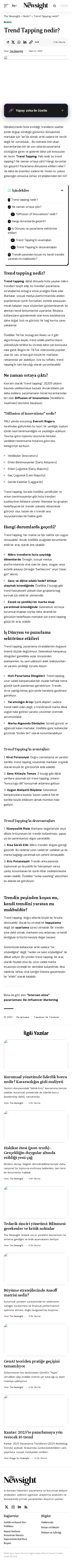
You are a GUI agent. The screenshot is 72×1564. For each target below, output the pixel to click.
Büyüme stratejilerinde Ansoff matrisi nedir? (30, 1292)
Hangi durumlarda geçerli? (29, 221)
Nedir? (8, 22)
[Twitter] (6, 1507)
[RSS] (26, 1507)
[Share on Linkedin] (25, 42)
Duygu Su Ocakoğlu (19, 1458)
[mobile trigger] (7, 5)
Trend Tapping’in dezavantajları (37, 247)
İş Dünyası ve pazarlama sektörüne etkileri (32, 231)
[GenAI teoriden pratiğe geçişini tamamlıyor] (36, 1340)
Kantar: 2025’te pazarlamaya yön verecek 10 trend (33, 1434)
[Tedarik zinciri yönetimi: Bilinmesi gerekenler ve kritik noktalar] (36, 1202)
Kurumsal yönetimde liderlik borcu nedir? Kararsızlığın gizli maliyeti (35, 1079)
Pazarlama (23, 1017)
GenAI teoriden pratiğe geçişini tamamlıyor (32, 1363)
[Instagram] (13, 1507)
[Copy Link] (31, 42)
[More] (37, 42)
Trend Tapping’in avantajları (33, 240)
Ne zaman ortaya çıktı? (26, 207)
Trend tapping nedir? (24, 200)
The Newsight (16, 51)
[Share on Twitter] (13, 42)
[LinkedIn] (19, 1507)
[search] (54, 6)
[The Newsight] (36, 6)
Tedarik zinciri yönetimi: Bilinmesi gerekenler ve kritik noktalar (34, 1226)
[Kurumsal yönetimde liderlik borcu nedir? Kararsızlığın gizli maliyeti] (36, 1056)
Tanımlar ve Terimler (46, 1017)
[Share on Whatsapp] (19, 42)
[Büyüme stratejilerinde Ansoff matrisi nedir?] (36, 1269)
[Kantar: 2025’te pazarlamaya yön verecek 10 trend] (36, 1411)
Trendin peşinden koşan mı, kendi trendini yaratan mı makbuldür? (36, 257)
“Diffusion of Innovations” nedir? (36, 214)
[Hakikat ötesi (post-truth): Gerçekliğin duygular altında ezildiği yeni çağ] (36, 1127)
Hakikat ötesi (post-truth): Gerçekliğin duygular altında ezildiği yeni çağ (29, 1152)
